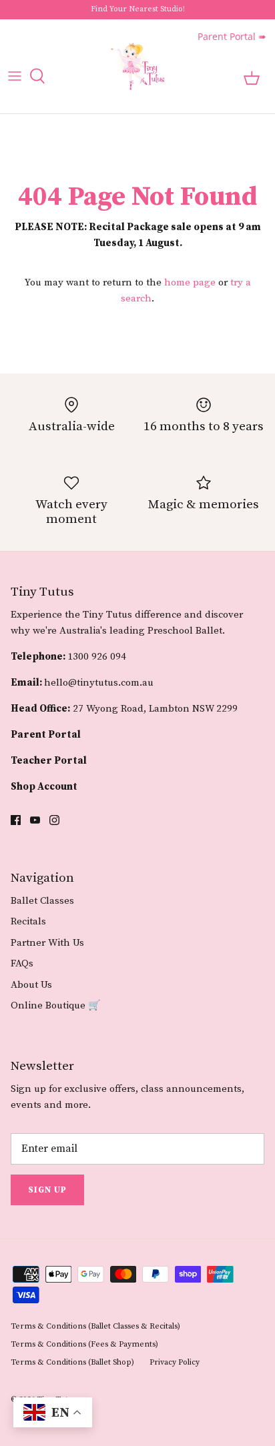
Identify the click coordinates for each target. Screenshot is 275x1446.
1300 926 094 (96, 656)
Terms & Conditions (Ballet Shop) (72, 1362)
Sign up (47, 1190)
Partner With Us (47, 942)
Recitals (28, 921)
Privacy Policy (175, 1362)
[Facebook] (16, 820)
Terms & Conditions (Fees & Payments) (84, 1344)
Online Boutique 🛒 (56, 1005)
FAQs (22, 963)
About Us (31, 984)
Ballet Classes (42, 900)
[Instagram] (54, 820)
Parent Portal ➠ (232, 36)
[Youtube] (35, 820)
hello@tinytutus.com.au (99, 682)
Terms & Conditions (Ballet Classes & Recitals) (95, 1326)
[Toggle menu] (14, 76)
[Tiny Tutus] (137, 66)
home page (190, 282)
